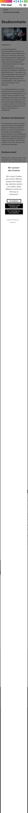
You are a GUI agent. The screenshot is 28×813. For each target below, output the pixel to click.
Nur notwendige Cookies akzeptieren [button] (14, 212)
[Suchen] (20, 5)
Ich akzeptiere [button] (14, 201)
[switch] (14, 1)
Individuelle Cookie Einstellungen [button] (14, 206)
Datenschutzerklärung (13, 220)
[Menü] (24, 5)
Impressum (13, 222)
